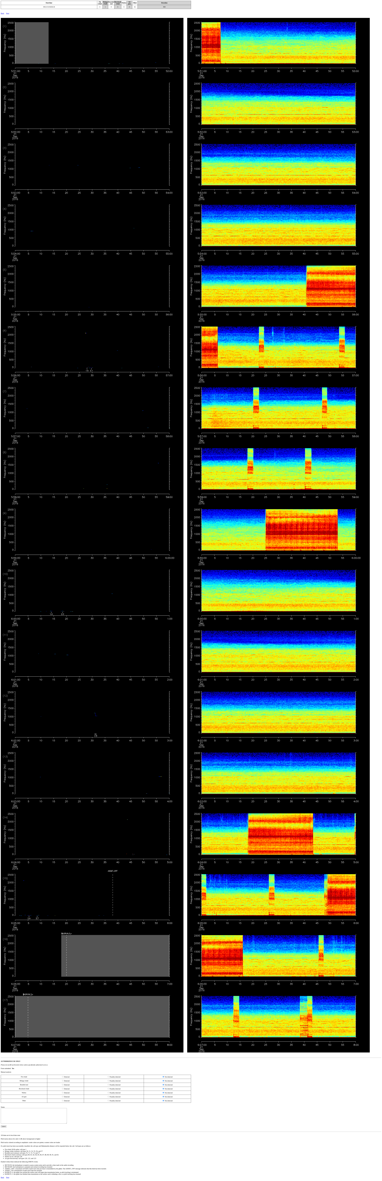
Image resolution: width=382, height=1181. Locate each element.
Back (2, 13)
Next (7, 13)
